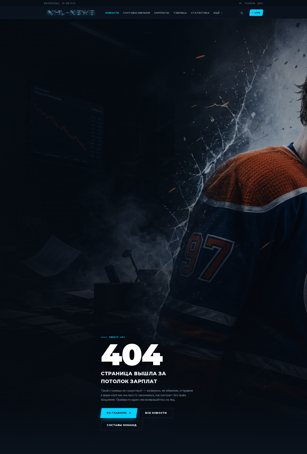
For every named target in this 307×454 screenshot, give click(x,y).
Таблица (180, 12)
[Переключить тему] (242, 13)
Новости (112, 12)
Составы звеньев (136, 12)
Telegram (249, 3)
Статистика (200, 12)
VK (240, 3)
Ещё (217, 12)
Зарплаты (161, 12)
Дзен (260, 3)
